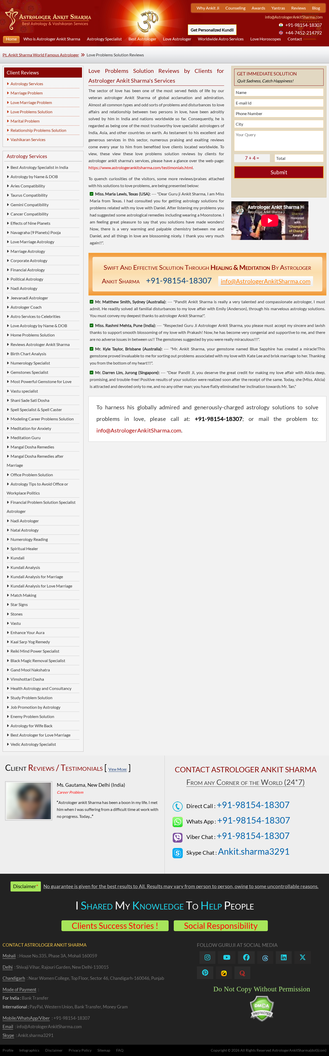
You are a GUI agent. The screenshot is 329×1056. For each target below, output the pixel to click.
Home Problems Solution (33, 334)
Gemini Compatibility (30, 204)
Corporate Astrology (29, 260)
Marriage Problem (27, 92)
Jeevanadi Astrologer (29, 297)
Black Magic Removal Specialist (38, 660)
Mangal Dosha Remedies (32, 446)
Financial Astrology (28, 269)
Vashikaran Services (28, 139)
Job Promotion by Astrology (35, 707)
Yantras (278, 7)
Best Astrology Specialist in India (39, 167)
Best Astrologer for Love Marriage (40, 734)
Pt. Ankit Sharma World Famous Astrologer (41, 54)
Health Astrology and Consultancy (41, 688)
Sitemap (103, 1050)
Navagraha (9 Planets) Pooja (36, 232)
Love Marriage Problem (31, 102)
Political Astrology (27, 278)
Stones (17, 613)
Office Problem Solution (32, 474)
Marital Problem (25, 120)
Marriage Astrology (28, 251)
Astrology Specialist (104, 38)
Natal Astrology (25, 529)
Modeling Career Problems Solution (42, 418)
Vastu (16, 623)
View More (117, 769)
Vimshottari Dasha (27, 679)
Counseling (235, 7)
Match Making (23, 595)
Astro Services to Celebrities (35, 316)
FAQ (119, 1050)
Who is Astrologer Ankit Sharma (51, 38)
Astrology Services (27, 83)
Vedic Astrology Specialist (33, 744)
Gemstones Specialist (29, 372)
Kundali (17, 557)
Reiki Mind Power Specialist (35, 650)
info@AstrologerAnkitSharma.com (294, 17)
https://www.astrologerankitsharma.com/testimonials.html (140, 167)
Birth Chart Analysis (28, 353)
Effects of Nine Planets (30, 223)
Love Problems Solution (31, 111)
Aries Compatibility (28, 185)
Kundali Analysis (25, 567)
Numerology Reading (29, 539)
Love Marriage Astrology (32, 241)
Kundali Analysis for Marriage (37, 576)
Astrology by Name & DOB (34, 176)
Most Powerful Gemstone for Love (41, 381)
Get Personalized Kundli (212, 29)
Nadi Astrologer (25, 520)
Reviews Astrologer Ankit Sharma (40, 344)
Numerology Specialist (30, 362)
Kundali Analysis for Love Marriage (41, 585)
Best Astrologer (142, 38)
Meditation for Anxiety (31, 428)
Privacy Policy (80, 1050)
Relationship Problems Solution (38, 130)
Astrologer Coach (26, 307)
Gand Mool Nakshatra (30, 669)
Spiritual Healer (24, 548)
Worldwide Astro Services (221, 38)
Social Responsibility (221, 926)
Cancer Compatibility (29, 213)
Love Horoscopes (265, 38)
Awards (258, 7)
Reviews (298, 7)
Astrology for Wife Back (31, 725)
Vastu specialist (24, 390)
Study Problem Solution (31, 697)
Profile (8, 1050)
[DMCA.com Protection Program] (261, 1020)
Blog (316, 7)
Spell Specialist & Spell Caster (36, 409)
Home (11, 38)
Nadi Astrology (24, 288)
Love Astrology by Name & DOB (39, 325)
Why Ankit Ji (208, 7)
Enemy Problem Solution (32, 716)
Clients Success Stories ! (115, 926)
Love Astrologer (177, 38)
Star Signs (19, 604)
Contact (295, 38)
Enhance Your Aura (27, 632)
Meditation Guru (26, 437)
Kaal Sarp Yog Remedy (30, 641)
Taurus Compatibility (29, 195)
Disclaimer (54, 1050)
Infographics (29, 1050)
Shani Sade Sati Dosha (30, 400)
